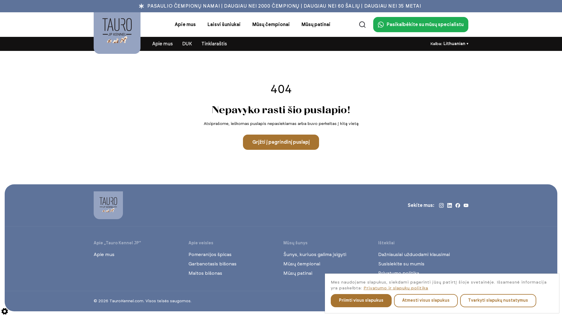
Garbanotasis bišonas (213, 264)
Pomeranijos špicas (210, 254)
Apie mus (104, 254)
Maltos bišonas (205, 273)
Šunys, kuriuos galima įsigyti (314, 254)
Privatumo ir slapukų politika (396, 288)
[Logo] (117, 33)
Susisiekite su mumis (401, 264)
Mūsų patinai (297, 273)
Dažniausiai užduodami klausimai (414, 254)
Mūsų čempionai (301, 264)
